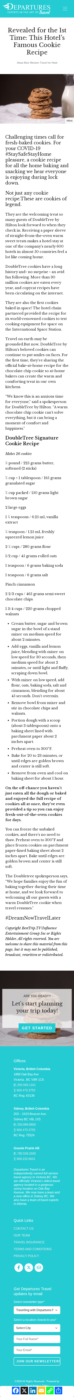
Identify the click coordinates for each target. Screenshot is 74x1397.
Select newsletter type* (29, 1301)
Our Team (22, 1235)
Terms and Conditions (33, 1249)
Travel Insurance (29, 1242)
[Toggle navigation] (65, 8)
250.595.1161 (26, 1085)
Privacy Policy (26, 1256)
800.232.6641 (26, 1158)
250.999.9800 (26, 1124)
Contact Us (24, 1228)
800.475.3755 (26, 1090)
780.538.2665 (26, 1153)
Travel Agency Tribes (37, 1385)
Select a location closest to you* (35, 1319)
